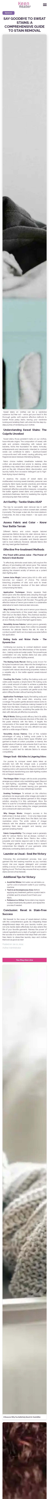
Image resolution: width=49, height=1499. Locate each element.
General (8, 13)
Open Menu (44, 4)
